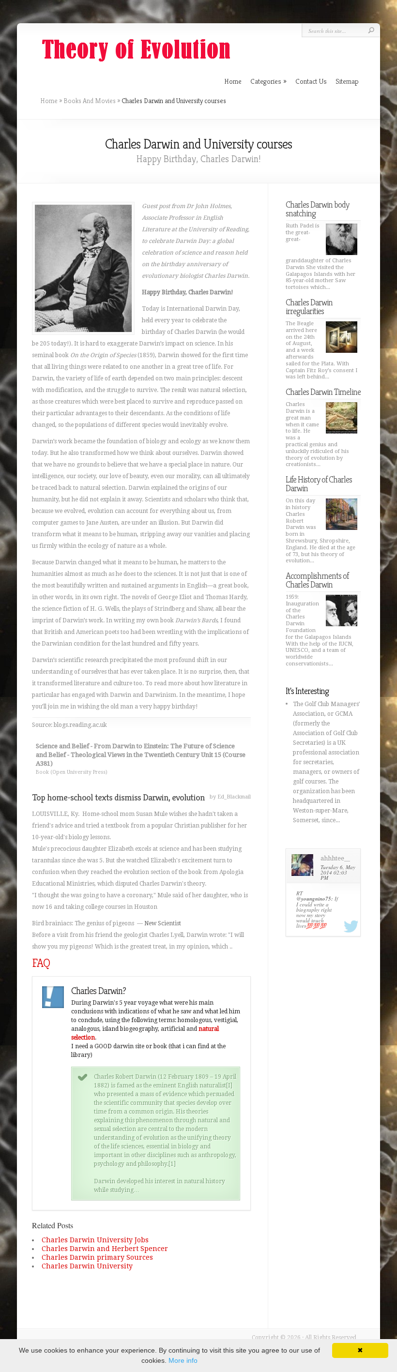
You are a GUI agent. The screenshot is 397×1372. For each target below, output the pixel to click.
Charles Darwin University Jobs (95, 1240)
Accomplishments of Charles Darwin (317, 580)
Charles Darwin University (87, 1266)
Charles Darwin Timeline (323, 391)
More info (183, 1360)
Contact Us (311, 81)
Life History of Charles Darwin (319, 484)
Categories (268, 81)
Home (49, 100)
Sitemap (347, 81)
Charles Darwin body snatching (317, 209)
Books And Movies (89, 100)
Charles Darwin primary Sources (97, 1257)
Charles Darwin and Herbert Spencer (105, 1248)
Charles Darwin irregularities (309, 307)
